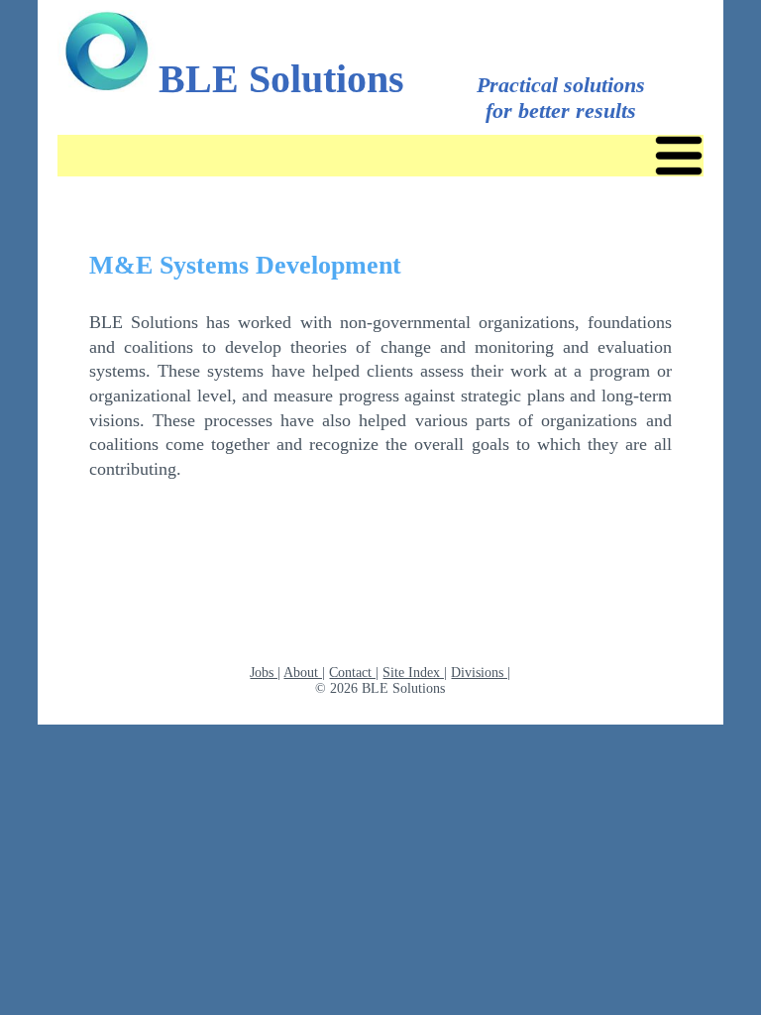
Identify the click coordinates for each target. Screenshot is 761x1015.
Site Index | (414, 672)
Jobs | (265, 672)
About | (304, 672)
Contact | (354, 672)
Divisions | (480, 672)
